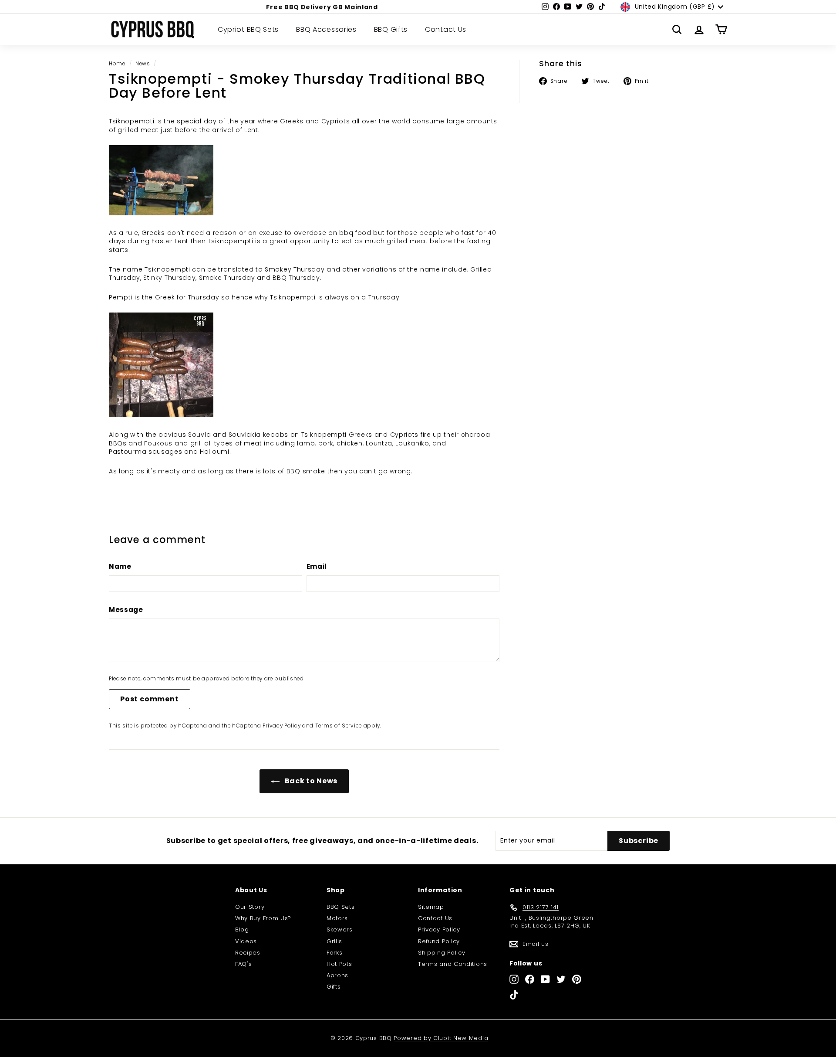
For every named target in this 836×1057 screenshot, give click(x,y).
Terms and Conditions (452, 964)
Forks (335, 952)
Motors (337, 918)
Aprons (337, 975)
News (142, 63)
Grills (334, 941)
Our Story (249, 907)
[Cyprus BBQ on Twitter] (561, 979)
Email (317, 566)
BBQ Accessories (326, 29)
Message (126, 609)
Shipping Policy (441, 952)
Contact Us (445, 29)
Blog (242, 929)
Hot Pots (339, 964)
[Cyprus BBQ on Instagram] (514, 979)
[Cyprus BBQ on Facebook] (529, 979)
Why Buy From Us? (263, 918)
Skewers (340, 929)
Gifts (334, 986)
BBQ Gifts (391, 29)
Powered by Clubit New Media (441, 1038)
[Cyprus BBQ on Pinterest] (576, 979)
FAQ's (243, 964)
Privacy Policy (281, 725)
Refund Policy (439, 941)
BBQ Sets (341, 907)
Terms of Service (338, 725)
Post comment (149, 699)
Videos (246, 941)
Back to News (310, 781)
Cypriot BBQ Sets (248, 29)
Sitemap (431, 907)
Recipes (247, 952)
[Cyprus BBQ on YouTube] (545, 979)
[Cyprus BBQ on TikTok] (514, 994)
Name (120, 566)
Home (117, 63)
